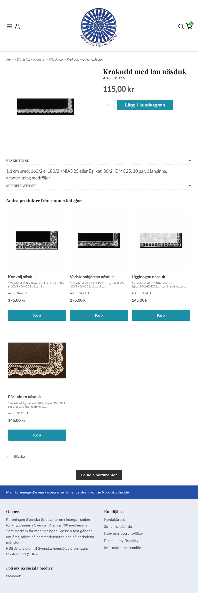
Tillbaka (17, 456)
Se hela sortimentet (99, 475)
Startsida (23, 59)
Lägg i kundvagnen (145, 105)
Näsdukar (56, 59)
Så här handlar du (118, 526)
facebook (13, 576)
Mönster (39, 59)
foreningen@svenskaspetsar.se (39, 492)
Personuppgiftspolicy (121, 540)
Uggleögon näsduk (148, 276)
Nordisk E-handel (116, 492)
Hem (9, 59)
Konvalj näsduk (22, 276)
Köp (37, 315)
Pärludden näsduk (24, 396)
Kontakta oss (114, 519)
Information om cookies (123, 547)
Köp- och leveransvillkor (123, 533)
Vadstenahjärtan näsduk (92, 276)
